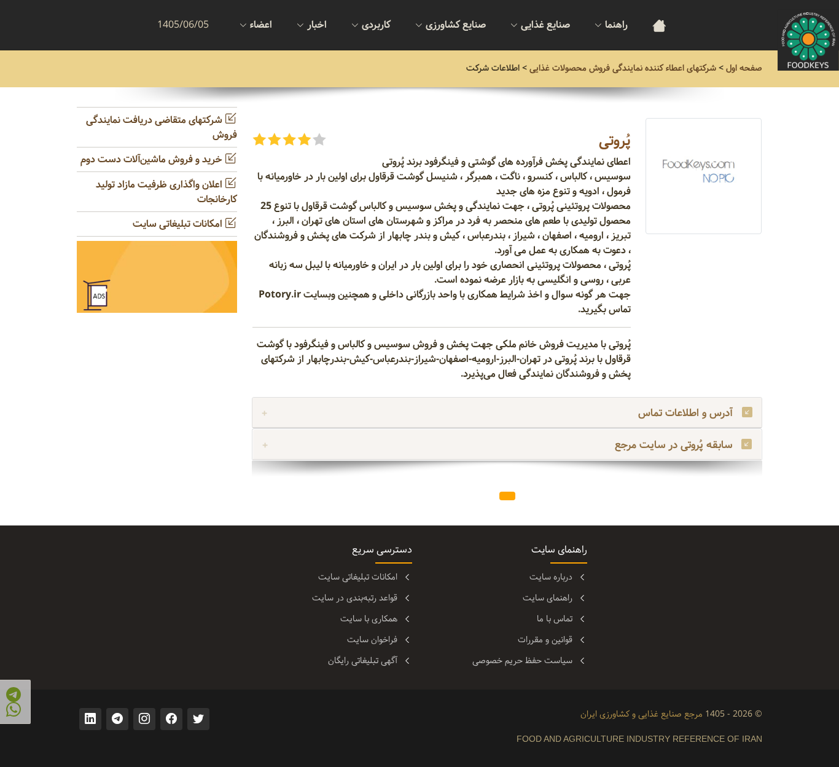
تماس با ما (554, 619)
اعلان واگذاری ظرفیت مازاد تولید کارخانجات (166, 192)
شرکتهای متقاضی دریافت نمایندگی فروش (161, 127)
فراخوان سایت (372, 639)
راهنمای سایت (547, 598)
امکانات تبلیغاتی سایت (179, 224)
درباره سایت (550, 577)
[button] (507, 445)
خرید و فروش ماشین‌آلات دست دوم (152, 159)
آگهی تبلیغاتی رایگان (362, 660)
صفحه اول (744, 68)
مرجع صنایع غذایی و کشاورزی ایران (641, 714)
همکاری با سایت (368, 619)
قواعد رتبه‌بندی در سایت (354, 598)
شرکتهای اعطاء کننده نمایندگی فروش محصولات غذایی (622, 68)
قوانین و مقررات (545, 639)
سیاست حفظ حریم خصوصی (522, 660)
